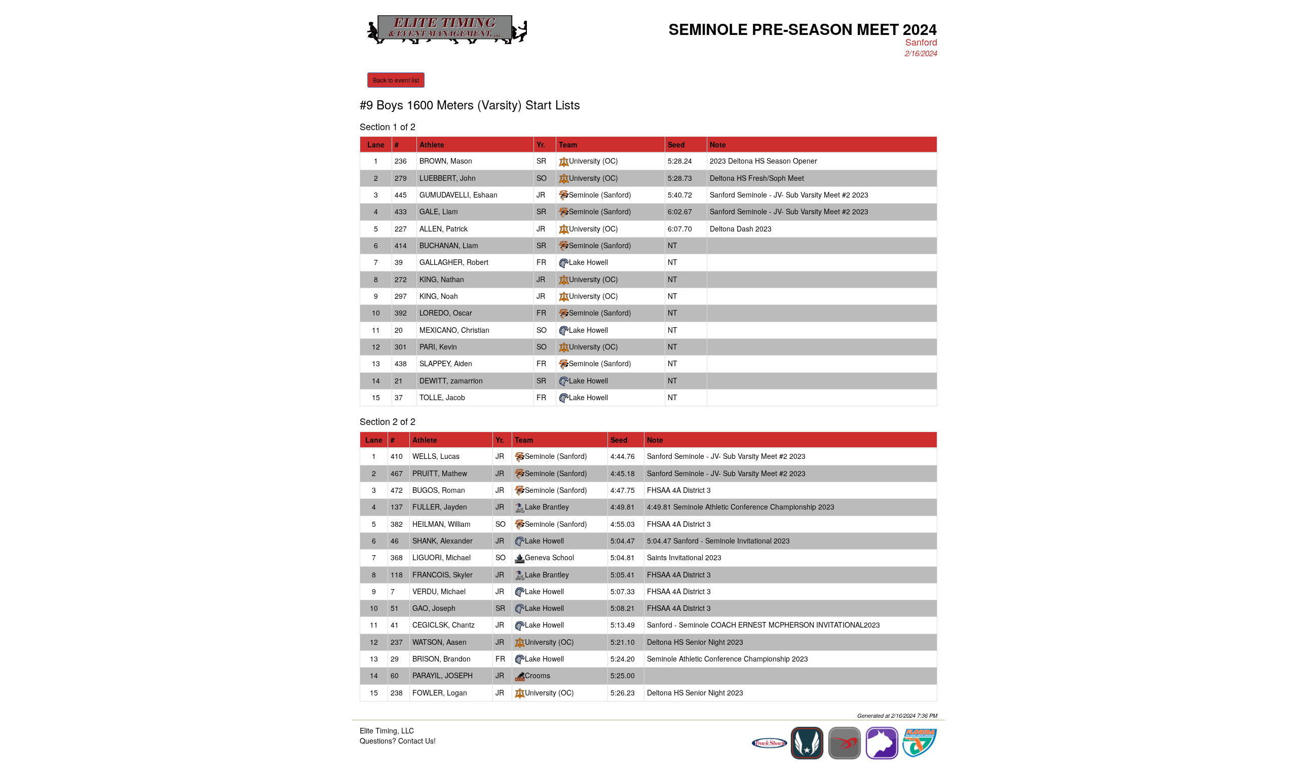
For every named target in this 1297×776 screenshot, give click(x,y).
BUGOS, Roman (438, 490)
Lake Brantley (547, 506)
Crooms (537, 675)
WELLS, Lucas (436, 456)
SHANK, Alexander (442, 540)
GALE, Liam (438, 211)
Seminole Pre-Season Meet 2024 (803, 29)
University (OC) (593, 161)
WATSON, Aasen (439, 642)
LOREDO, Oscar (445, 312)
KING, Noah (438, 296)
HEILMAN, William (441, 524)
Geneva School (549, 557)
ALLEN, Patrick (443, 228)
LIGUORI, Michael (441, 557)
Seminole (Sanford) (600, 194)
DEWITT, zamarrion (451, 380)
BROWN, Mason (445, 161)
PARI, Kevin (438, 346)
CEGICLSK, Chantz (443, 624)
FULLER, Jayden (439, 506)
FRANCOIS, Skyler (442, 574)
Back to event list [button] (396, 79)
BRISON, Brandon (441, 658)
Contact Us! (417, 740)
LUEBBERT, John (447, 178)
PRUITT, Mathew (439, 473)
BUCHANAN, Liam (448, 245)
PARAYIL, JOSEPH (442, 675)
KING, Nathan (441, 279)
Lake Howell (588, 262)
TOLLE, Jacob (442, 397)
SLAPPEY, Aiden (445, 363)
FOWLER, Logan (439, 692)
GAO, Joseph (433, 608)
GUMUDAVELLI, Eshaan (458, 194)
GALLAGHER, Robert (453, 262)
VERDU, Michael (439, 591)
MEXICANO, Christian (454, 330)
